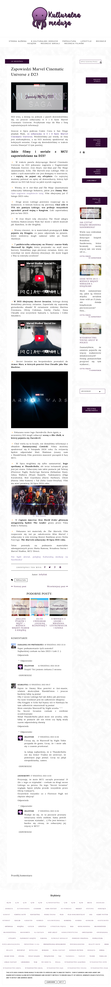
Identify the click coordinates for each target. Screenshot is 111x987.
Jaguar (17, 920)
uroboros (25, 962)
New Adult (52, 932)
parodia (43, 938)
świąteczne (49, 956)
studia (21, 956)
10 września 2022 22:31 (55, 645)
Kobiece (40, 920)
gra (90, 914)
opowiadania (102, 932)
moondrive (25, 932)
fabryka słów (20, 914)
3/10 (17, 903)
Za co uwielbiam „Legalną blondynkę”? (20, 622)
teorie (92, 956)
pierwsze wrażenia (80, 938)
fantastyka (35, 914)
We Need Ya (46, 962)
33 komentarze (95, 258)
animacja (9, 908)
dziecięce (102, 908)
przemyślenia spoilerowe (54, 944)
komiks (78, 920)
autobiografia (23, 908)
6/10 (40, 903)
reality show (94, 944)
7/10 (65, 903)
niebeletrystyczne (69, 932)
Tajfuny (82, 956)
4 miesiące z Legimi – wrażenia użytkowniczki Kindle (39, 623)
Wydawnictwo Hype (98, 962)
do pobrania (66, 908)
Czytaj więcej (85, 256)
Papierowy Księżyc (28, 938)
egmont (6, 914)
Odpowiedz (23, 655)
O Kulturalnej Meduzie (44, 41)
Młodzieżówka (9, 932)
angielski (100, 903)
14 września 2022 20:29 (48, 666)
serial (102, 950)
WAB (35, 962)
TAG (59, 956)
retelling (33, 950)
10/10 (9, 903)
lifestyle (42, 926)
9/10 (81, 903)
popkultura (21, 580)
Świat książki (34, 956)
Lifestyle (86, 41)
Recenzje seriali (50, 43)
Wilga (57, 962)
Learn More (50, 982)
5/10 (32, 903)
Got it (61, 982)
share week (9, 956)
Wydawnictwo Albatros (75, 962)
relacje (9, 950)
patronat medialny (59, 938)
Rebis (107, 944)
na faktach (39, 932)
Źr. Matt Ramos (39, 516)
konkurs (90, 920)
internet (6, 920)
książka (20, 926)
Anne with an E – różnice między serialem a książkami (90, 282)
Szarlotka (23, 685)
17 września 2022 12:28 (48, 737)
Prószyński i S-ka (31, 944)
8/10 (73, 903)
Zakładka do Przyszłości (31, 645)
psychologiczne (77, 944)
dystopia (90, 908)
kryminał (9, 926)
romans (45, 950)
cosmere (37, 908)
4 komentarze (95, 370)
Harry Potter (102, 914)
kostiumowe (103, 920)
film (61, 914)
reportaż (21, 950)
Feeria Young (50, 914)
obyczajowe (87, 932)
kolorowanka (54, 920)
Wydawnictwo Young (77, 968)
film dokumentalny (76, 914)
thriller (103, 956)
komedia (67, 920)
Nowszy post (19, 586)
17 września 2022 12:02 (41, 776)
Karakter (28, 920)
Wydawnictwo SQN (55, 968)
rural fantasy (59, 950)
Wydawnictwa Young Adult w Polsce (58, 621)
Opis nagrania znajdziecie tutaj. (27, 193)
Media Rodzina (84, 926)
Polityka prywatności (92, 409)
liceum (31, 926)
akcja (89, 903)
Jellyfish (29, 666)
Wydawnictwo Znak (99, 968)
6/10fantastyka (53, 903)
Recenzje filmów (74, 43)
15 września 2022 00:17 (39, 685)
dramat (79, 908)
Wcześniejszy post (56, 586)
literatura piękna (58, 926)
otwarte (12, 938)
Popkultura (69, 41)
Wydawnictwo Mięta (12, 968)
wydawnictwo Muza (34, 968)
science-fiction (76, 950)
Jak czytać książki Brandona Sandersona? (90, 224)
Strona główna (18, 41)
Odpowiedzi (26, 661)
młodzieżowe (100, 926)
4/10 (25, 903)
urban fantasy (10, 962)
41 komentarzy (95, 317)
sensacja (91, 950)
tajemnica (70, 956)
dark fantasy (51, 908)
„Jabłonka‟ (91, 180)
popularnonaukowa (11, 944)
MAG (72, 926)
